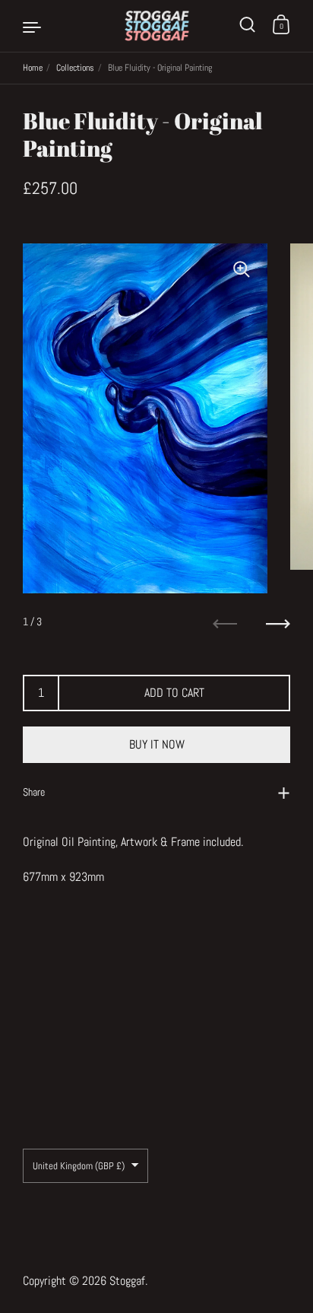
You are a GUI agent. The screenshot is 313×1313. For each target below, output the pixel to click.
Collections (75, 68)
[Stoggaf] (156, 26)
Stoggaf (127, 1281)
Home (33, 68)
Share (34, 792)
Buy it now (157, 744)
